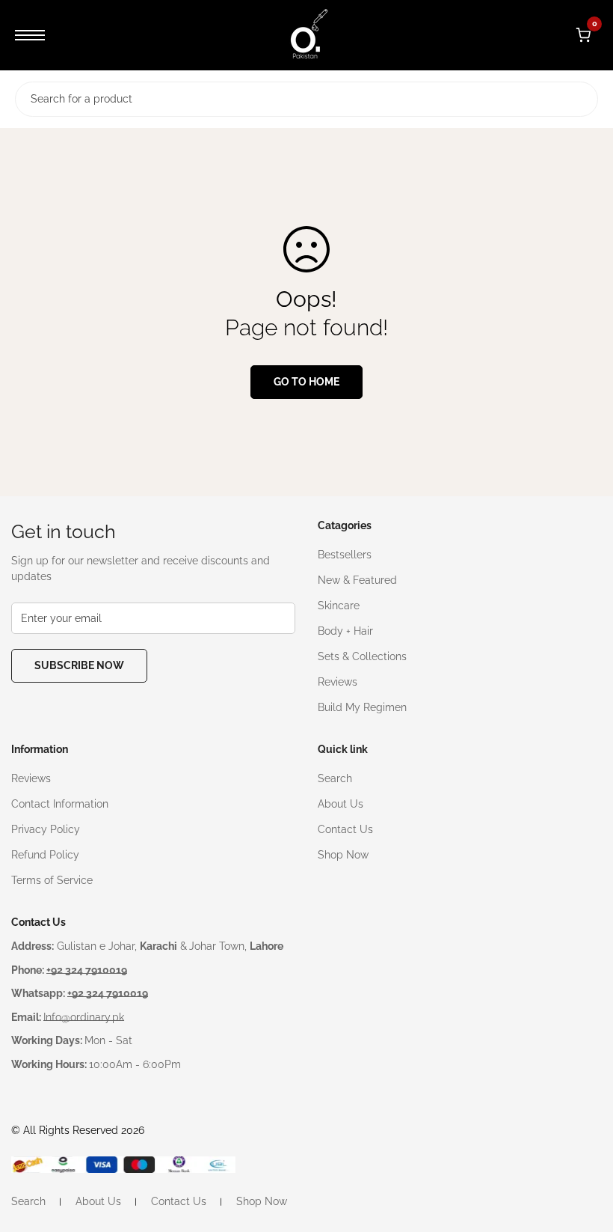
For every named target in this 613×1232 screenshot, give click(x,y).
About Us (340, 804)
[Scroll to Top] (584, 1150)
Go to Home (306, 382)
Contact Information (59, 804)
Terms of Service (52, 880)
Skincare (339, 606)
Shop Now (343, 855)
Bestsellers (345, 555)
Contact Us (345, 829)
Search (335, 778)
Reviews (337, 682)
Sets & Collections (362, 656)
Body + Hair (345, 631)
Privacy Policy (45, 829)
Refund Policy (45, 855)
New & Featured (357, 580)
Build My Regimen (362, 707)
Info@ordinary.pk (83, 1017)
